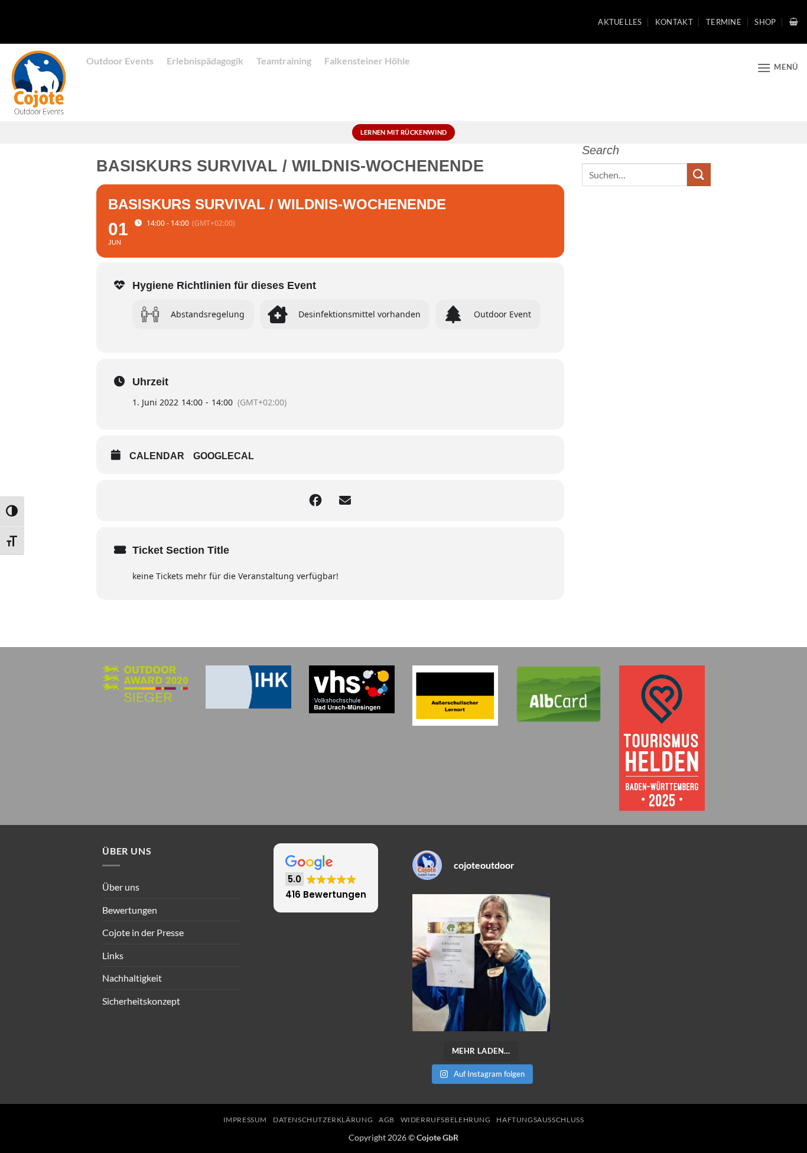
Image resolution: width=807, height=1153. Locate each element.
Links (112, 955)
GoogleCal (223, 456)
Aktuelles (620, 22)
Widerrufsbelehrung (446, 1119)
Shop (765, 22)
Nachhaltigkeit (132, 977)
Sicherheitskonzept (141, 1000)
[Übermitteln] (699, 174)
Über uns (120, 886)
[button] (793, 21)
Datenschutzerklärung (323, 1119)
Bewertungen (129, 909)
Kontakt (674, 22)
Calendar (156, 456)
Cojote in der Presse (143, 932)
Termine (723, 22)
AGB (387, 1119)
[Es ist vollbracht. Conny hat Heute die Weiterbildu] (481, 963)
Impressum (245, 1119)
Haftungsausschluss (540, 1119)
